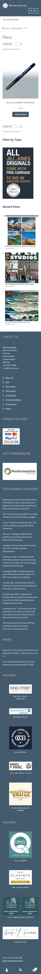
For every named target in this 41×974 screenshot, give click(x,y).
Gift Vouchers (11, 391)
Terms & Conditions (13, 400)
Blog (7, 382)
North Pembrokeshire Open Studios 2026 (19, 284)
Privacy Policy (11, 404)
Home (7, 28)
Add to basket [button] (20, 114)
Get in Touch (10, 386)
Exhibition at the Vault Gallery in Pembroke (20, 246)
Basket (8, 408)
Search (20, 970)
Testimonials (11, 395)
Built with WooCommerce (13, 961)
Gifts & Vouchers (16, 28)
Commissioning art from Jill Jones (17, 322)
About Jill (9, 378)
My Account (7, 970)
